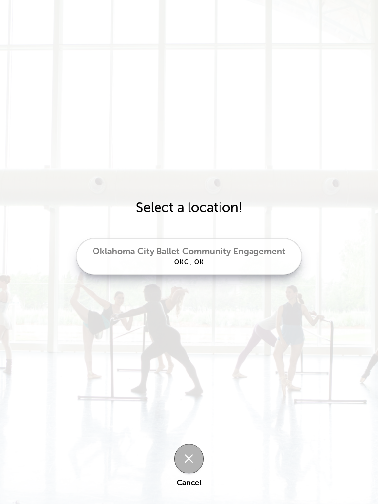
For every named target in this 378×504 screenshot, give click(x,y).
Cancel (189, 482)
